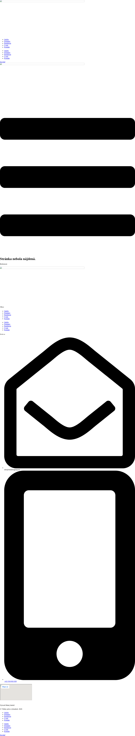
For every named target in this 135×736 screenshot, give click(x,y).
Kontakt (7, 47)
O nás (6, 45)
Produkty (7, 41)
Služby (6, 39)
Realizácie (7, 43)
